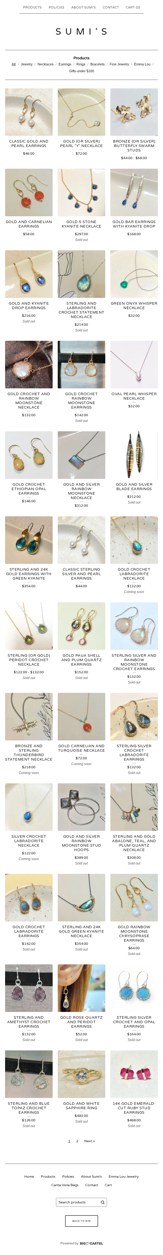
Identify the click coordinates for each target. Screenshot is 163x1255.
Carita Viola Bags (65, 1185)
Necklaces (45, 64)
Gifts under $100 (81, 71)
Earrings (65, 64)
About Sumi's (83, 7)
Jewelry (26, 64)
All (14, 64)
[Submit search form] (102, 1202)
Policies (57, 7)
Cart (108, 1185)
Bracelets (97, 64)
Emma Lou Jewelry (124, 1176)
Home (29, 1176)
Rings (80, 64)
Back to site (81, 1221)
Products (32, 7)
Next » (89, 1141)
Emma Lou (142, 64)
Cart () (133, 7)
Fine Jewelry (119, 64)
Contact (111, 7)
